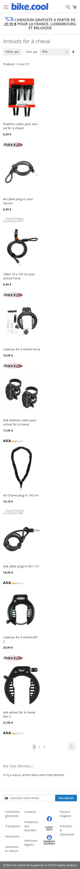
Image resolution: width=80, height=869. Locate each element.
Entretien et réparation (67, 830)
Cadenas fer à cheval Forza (21, 349)
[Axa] (13, 443)
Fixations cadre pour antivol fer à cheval (20, 126)
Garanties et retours (12, 849)
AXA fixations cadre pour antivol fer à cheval (20, 422)
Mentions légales (30, 843)
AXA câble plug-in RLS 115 (21, 566)
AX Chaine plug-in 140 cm (20, 495)
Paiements (12, 836)
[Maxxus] (13, 147)
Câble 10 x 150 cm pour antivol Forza (19, 276)
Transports (12, 826)
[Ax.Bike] (13, 222)
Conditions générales (12, 814)
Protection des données (31, 826)
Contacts (30, 812)
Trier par (32, 51)
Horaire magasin (65, 814)
